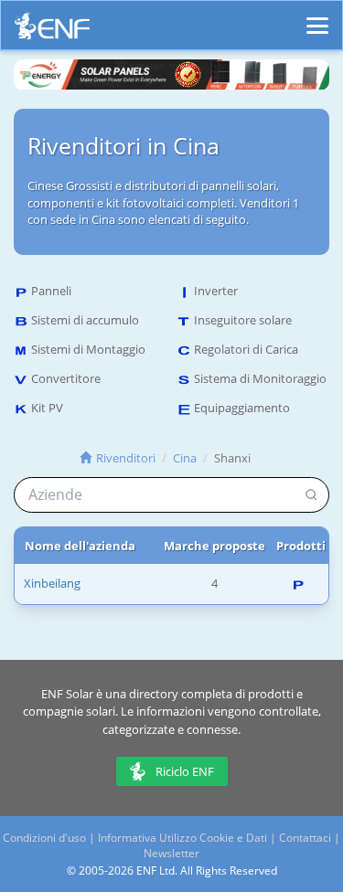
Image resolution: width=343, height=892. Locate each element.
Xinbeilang (52, 583)
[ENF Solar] (52, 30)
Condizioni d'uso (44, 837)
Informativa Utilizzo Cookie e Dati (182, 837)
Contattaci (305, 837)
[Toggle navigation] (317, 17)
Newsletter (171, 853)
